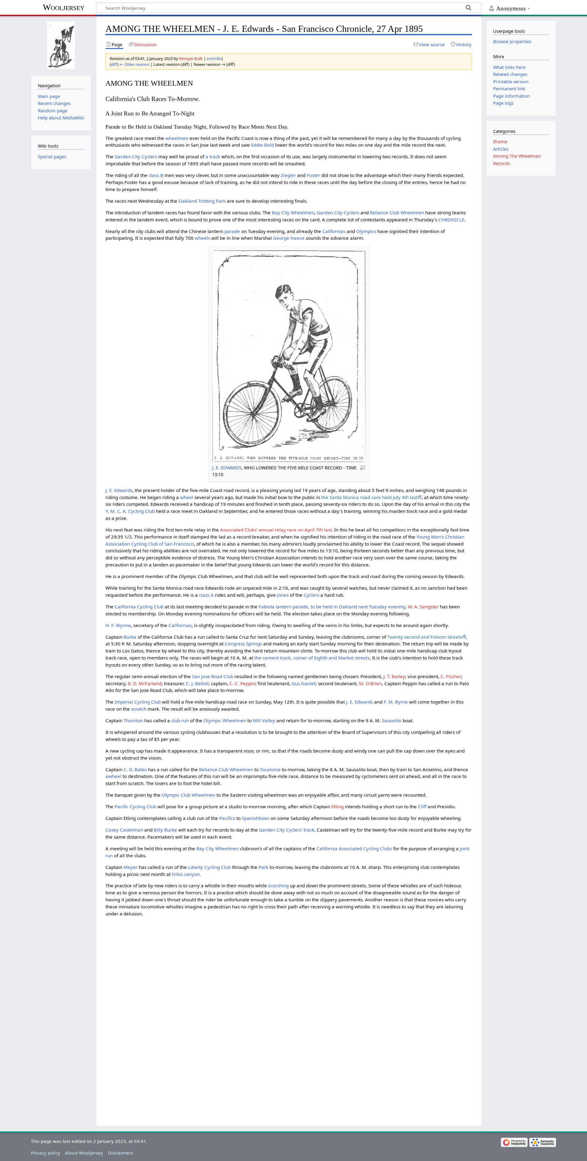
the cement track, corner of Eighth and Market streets (312, 658)
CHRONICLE (451, 219)
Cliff (422, 806)
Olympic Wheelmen (225, 720)
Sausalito (391, 720)
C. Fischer (451, 676)
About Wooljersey (84, 1153)
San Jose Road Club (212, 676)
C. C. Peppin (242, 683)
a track (212, 156)
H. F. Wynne (118, 625)
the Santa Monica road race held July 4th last (369, 497)
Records (501, 163)
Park (263, 867)
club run (180, 720)
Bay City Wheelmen (293, 212)
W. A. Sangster (423, 606)
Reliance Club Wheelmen (397, 212)
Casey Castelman (124, 830)
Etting (337, 806)
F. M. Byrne (396, 702)
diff (114, 64)
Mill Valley (264, 720)
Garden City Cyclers (136, 156)
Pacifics (227, 818)
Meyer (131, 867)
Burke (130, 637)
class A (206, 595)
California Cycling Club (139, 606)
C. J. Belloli (197, 683)
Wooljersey (63, 7)
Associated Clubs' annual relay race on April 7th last (276, 530)
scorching (278, 885)
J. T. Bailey (394, 676)
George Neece (289, 238)
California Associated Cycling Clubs (354, 848)
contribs (214, 58)
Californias (333, 231)
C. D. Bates (135, 769)
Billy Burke (165, 830)
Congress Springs (243, 644)
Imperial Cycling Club (138, 702)
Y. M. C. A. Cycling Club (130, 511)
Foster (313, 175)
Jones (283, 595)
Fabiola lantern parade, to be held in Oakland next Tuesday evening (332, 606)
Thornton (133, 720)
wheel (186, 497)
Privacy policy (45, 1153)
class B (156, 175)
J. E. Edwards (118, 490)
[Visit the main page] (61, 45)
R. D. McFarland (144, 683)
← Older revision (135, 64)
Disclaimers (120, 1153)
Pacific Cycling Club (135, 806)
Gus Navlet (304, 683)
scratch (138, 709)
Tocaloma (270, 769)
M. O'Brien (370, 683)
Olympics (366, 231)
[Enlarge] (363, 467)
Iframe (500, 142)
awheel (113, 776)
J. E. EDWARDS (227, 468)
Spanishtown (255, 818)
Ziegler (288, 175)
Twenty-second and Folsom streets (424, 637)
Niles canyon (186, 874)
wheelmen (176, 138)
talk (199, 58)
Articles (500, 149)
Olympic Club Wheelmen (188, 795)
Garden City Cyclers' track (286, 830)
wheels (202, 238)
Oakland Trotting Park (202, 201)
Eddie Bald (262, 145)
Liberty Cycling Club (209, 867)
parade (232, 231)
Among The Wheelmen (517, 156)
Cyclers (311, 595)
